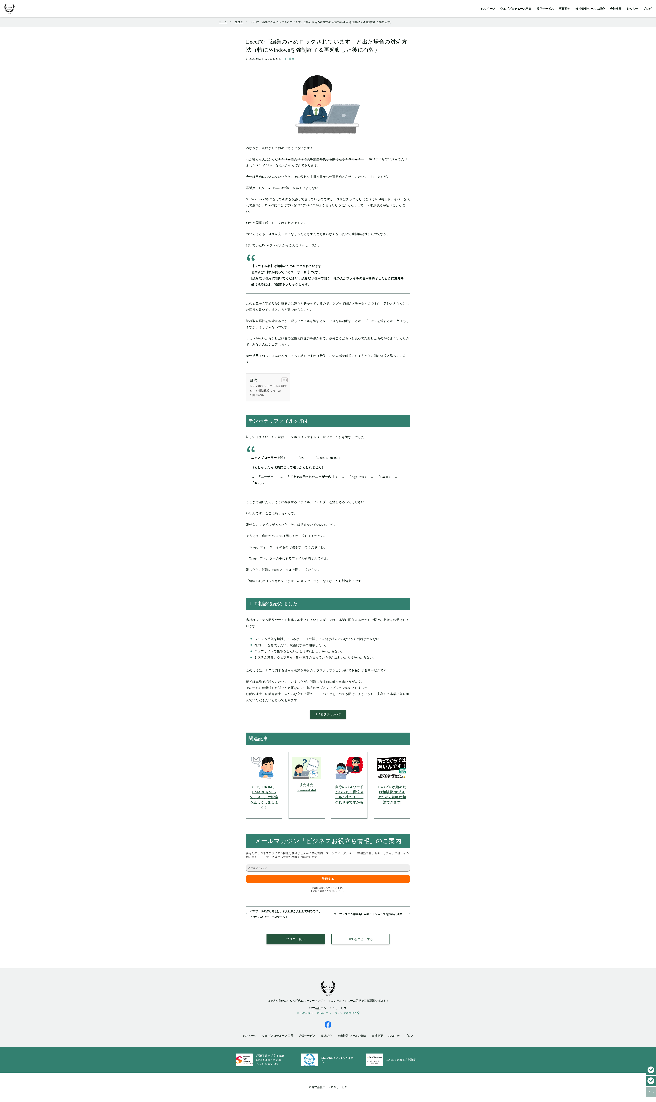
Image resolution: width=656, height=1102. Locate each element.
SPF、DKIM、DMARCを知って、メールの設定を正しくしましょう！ (264, 797)
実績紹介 (564, 8)
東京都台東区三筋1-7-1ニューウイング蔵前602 (326, 1013)
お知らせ (632, 8)
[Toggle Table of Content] (283, 380)
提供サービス (545, 8)
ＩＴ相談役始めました (266, 390)
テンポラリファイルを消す (269, 386)
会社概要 (615, 8)
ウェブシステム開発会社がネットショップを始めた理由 (368, 914)
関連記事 (258, 395)
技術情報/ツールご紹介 (590, 8)
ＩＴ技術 (289, 59)
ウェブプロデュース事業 (516, 8)
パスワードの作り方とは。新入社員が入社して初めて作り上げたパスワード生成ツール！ (285, 914)
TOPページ (488, 8)
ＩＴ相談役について (328, 714)
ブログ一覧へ (295, 939)
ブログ (647, 8)
